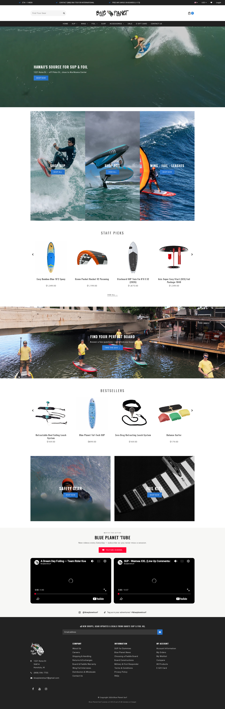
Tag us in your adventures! (126, 612)
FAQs (116, 676)
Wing (83, 24)
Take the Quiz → (112, 348)
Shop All (58, 172)
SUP (73, 24)
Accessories (116, 24)
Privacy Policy (120, 672)
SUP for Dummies (122, 648)
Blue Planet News (122, 652)
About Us (77, 648)
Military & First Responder (126, 664)
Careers (76, 652)
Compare (161, 660)
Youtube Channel (114, 550)
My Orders (161, 652)
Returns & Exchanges (82, 660)
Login (218, 3)
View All (112, 172)
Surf (103, 24)
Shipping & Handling (82, 656)
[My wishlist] (211, 3)
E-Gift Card (141, 24)
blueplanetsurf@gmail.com (46, 678)
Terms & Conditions (123, 668)
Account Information (166, 648)
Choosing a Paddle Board (126, 656)
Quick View (51, 278)
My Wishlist (162, 656)
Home (65, 24)
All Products (162, 664)
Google (133, 702)
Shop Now (41, 78)
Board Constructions (124, 660)
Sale (130, 24)
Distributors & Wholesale (84, 672)
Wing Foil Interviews (82, 668)
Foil (94, 24)
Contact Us (156, 24)
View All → (112, 295)
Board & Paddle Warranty (84, 664)
